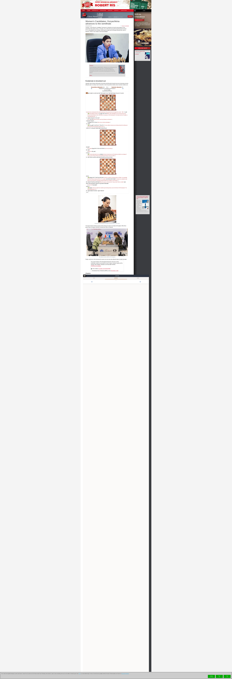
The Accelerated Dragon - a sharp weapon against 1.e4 (142, 197)
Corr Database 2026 (140, 51)
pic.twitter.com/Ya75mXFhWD (104, 268)
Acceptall (227, 676)
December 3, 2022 (114, 270)
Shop (83, 10)
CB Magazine (103, 10)
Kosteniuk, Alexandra (116, 87)
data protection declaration (125, 673)
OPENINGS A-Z (95, 10)
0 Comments (127, 25)
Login (144, 10)
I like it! (123, 25)
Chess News (93, 16)
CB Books (110, 10)
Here (79, 673)
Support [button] (116, 10)
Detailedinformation (211, 676)
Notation (116, 278)
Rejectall (219, 676)
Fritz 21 (91, 65)
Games (138, 278)
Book (94, 278)
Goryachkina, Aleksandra (97, 87)
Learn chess (124, 10)
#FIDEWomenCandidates (96, 265)
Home (88, 10)
